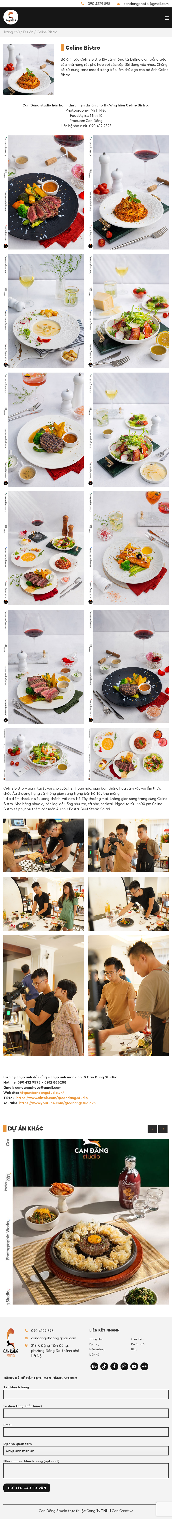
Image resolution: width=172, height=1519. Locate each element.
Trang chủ (11, 32)
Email (7, 1425)
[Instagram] (124, 1366)
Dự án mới (138, 1344)
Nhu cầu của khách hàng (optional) (31, 1461)
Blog (134, 1349)
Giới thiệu (137, 1339)
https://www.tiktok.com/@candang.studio (52, 1097)
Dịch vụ (94, 1344)
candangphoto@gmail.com (146, 3)
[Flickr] (144, 1366)
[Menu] (165, 17)
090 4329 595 (99, 3)
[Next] (163, 1129)
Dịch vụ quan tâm (17, 1444)
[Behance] (94, 1366)
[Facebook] (114, 1366)
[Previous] (152, 1129)
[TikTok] (104, 1366)
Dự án (28, 32)
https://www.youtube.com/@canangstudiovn (57, 1103)
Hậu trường (97, 1349)
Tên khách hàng (16, 1387)
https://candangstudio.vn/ (42, 1092)
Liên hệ (94, 1354)
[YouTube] (134, 1366)
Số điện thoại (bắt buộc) (22, 1406)
